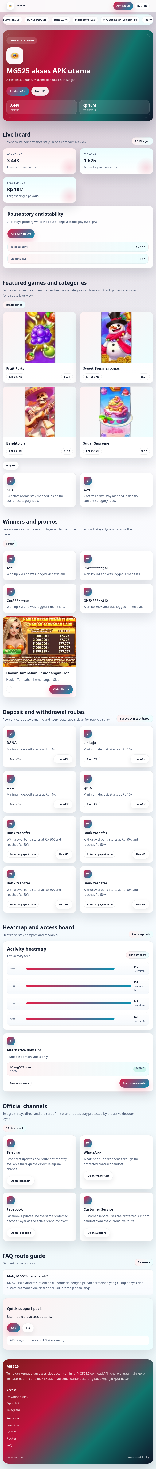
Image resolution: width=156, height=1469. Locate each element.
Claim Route (61, 689)
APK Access (123, 6)
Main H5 (40, 91)
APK (13, 1328)
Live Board (13, 1425)
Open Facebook (21, 1233)
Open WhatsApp (98, 1175)
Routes (11, 1438)
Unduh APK (17, 91)
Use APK (62, 759)
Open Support (97, 1233)
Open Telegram (21, 1181)
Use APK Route (21, 233)
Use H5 (63, 854)
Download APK (17, 1397)
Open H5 (142, 6)
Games (11, 1432)
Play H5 (10, 465)
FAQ (9, 1445)
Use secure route (134, 1083)
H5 (28, 1328)
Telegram (13, 1410)
